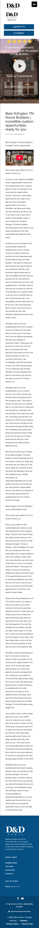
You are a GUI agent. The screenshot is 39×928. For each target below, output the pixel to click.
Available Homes (11, 863)
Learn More (19, 99)
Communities (10, 870)
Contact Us (9, 873)
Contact (20, 33)
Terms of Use (27, 924)
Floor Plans (9, 866)
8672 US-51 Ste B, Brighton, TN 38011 (20, 905)
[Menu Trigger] (34, 4)
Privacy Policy (12, 924)
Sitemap (23, 920)
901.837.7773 (20, 27)
